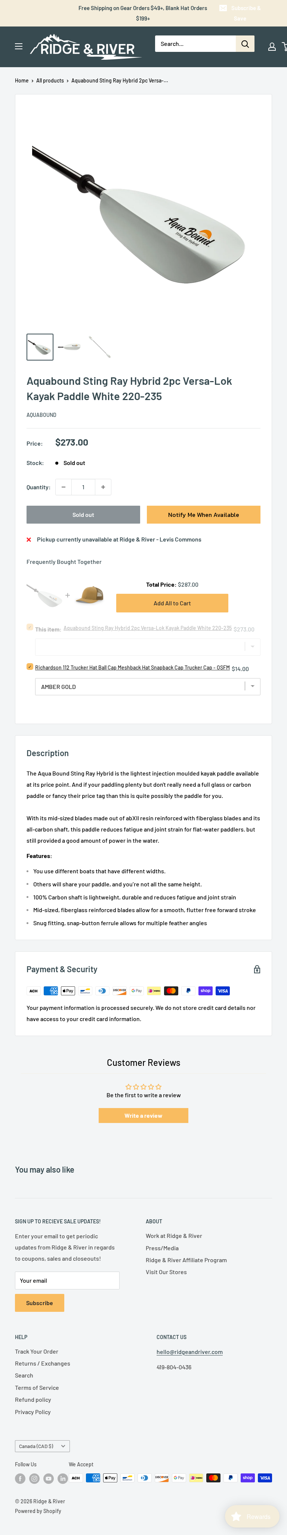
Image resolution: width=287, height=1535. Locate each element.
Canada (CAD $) (36, 1446)
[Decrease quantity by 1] (63, 487)
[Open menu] (18, 46)
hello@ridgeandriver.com (190, 1351)
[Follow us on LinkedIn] (63, 1478)
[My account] (272, 47)
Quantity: (39, 486)
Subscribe (39, 1302)
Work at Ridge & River (174, 1235)
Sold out (83, 514)
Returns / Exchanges (42, 1363)
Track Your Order (36, 1351)
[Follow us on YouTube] (48, 1478)
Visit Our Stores (166, 1271)
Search (24, 1375)
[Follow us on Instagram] (34, 1478)
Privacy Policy (33, 1411)
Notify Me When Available (203, 514)
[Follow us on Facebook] (20, 1478)
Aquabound (41, 415)
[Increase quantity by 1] (103, 487)
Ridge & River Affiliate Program (186, 1259)
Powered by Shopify (38, 1511)
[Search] (245, 43)
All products (50, 80)
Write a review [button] (143, 1115)
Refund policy (33, 1399)
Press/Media (162, 1247)
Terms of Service (37, 1387)
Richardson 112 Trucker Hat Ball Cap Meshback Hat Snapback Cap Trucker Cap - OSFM (132, 667)
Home (22, 80)
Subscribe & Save (246, 13)
